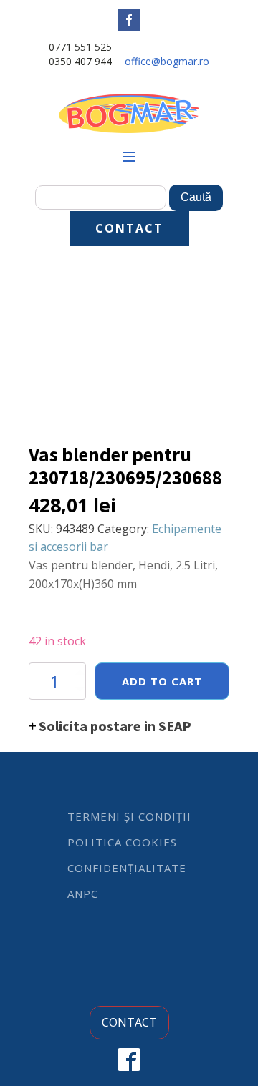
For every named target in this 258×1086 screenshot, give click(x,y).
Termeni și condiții (129, 816)
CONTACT (129, 228)
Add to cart (162, 681)
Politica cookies (122, 842)
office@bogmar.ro (167, 61)
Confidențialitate (126, 868)
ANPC (82, 893)
